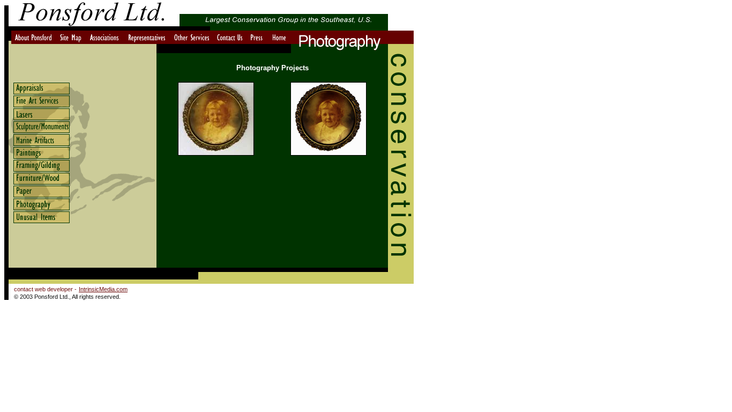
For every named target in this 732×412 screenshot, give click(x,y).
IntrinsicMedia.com (103, 289)
